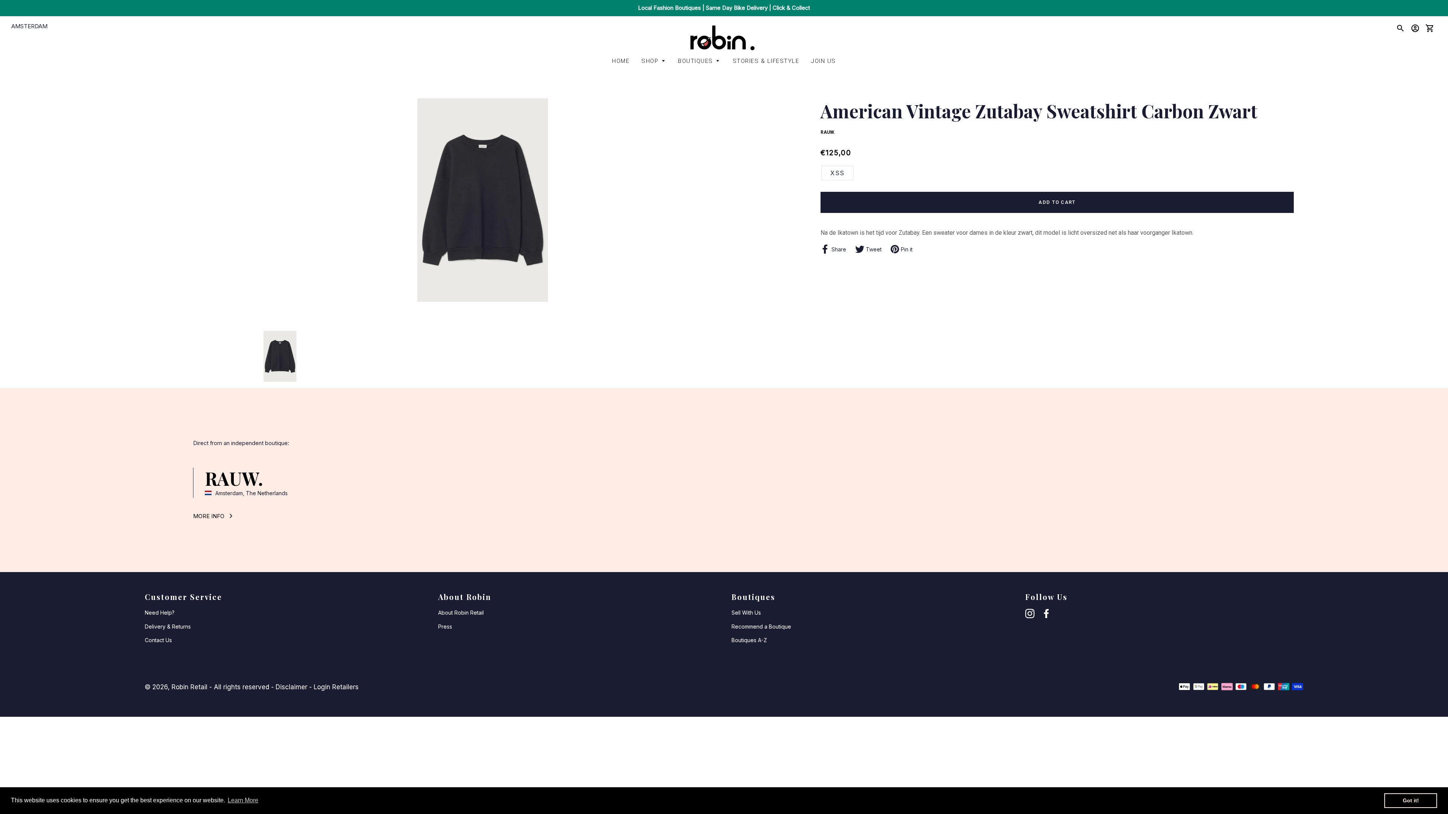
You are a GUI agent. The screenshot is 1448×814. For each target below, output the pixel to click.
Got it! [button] (1411, 800)
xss (837, 173)
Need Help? (160, 612)
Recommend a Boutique (761, 626)
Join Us (823, 61)
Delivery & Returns (168, 626)
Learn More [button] (243, 800)
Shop (649, 61)
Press (445, 626)
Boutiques (695, 61)
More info (209, 516)
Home (620, 61)
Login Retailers (336, 687)
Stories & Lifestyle (766, 61)
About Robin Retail (461, 612)
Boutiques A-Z (749, 640)
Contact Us (158, 640)
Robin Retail (189, 687)
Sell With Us (746, 612)
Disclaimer (291, 687)
